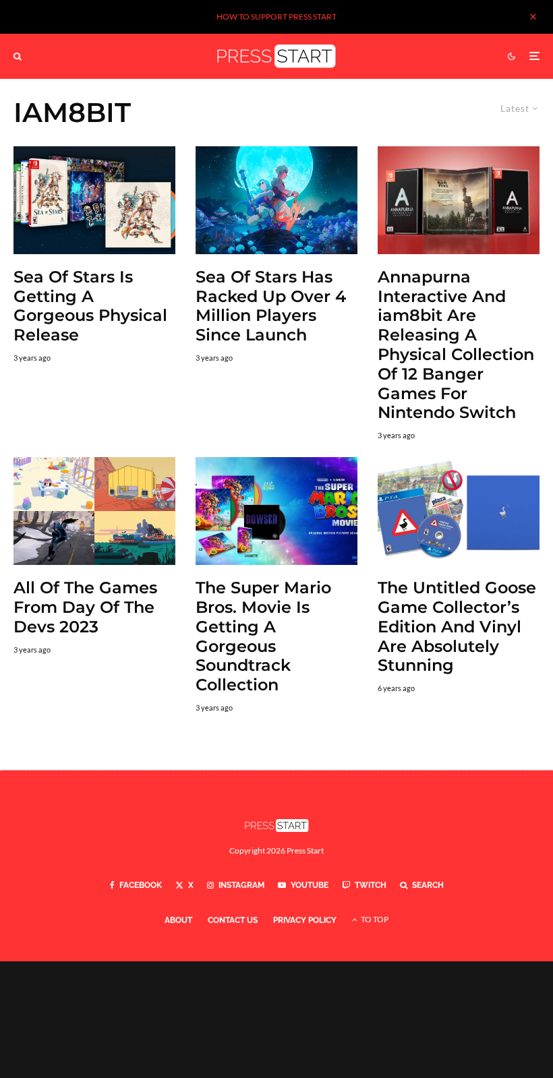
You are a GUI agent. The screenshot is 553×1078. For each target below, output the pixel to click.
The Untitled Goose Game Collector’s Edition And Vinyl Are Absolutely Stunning (457, 626)
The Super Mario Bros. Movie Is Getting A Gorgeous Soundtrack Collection (263, 636)
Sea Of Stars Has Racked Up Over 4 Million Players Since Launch (271, 306)
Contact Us (233, 920)
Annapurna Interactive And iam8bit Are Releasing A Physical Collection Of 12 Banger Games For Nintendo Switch (456, 345)
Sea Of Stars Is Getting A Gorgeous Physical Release (90, 306)
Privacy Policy (305, 920)
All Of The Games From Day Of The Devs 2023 (85, 607)
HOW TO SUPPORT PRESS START (276, 16)
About (178, 920)
